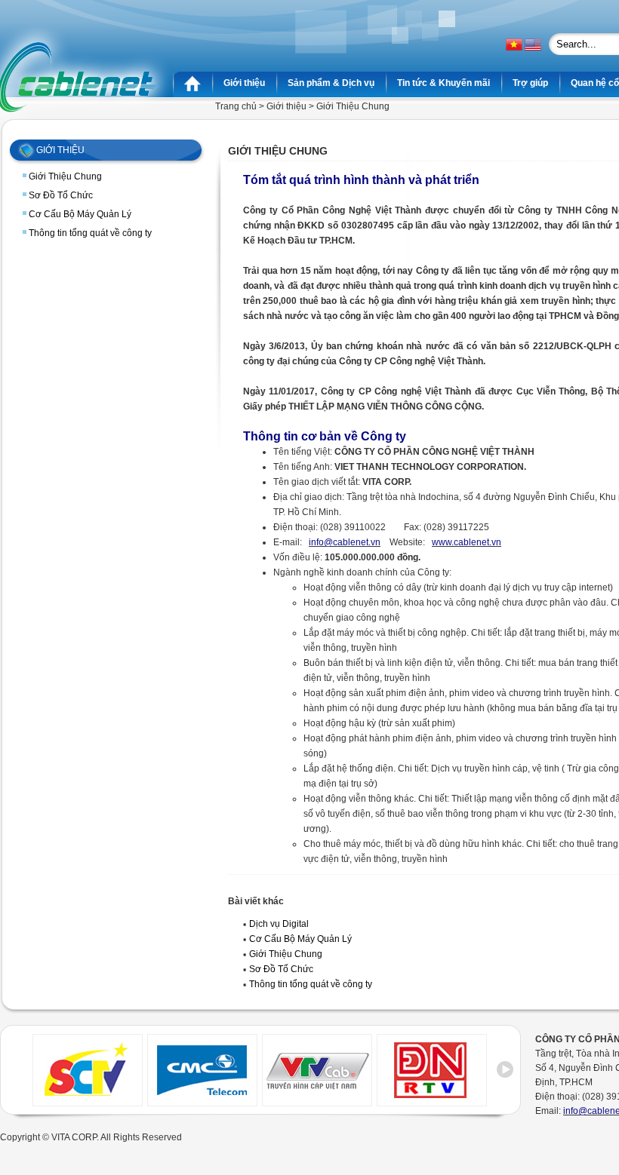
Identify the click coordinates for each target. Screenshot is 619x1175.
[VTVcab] (317, 1102)
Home (192, 83)
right (505, 1075)
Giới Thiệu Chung (65, 176)
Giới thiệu (286, 106)
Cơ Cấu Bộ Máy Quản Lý (80, 214)
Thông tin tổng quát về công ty (90, 233)
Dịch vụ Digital (279, 924)
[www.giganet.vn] (202, 1102)
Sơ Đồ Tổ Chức (61, 195)
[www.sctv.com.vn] (87, 1102)
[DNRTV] (431, 1102)
